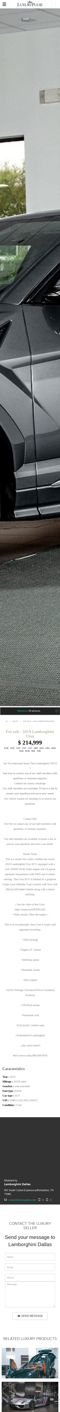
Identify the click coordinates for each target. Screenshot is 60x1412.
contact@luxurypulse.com (22, 1199)
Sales (15, 721)
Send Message (32, 1315)
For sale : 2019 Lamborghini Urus (38, 721)
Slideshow (28, 710)
